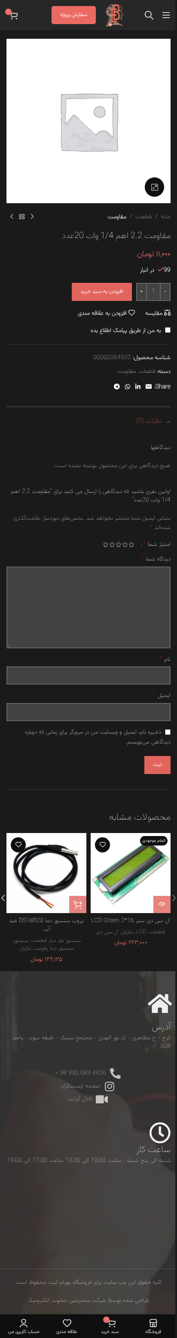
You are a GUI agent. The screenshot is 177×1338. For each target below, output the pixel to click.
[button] (77, 904)
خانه (166, 217)
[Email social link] (148, 387)
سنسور (20, 940)
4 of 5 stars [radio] (112, 545)
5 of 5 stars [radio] (105, 545)
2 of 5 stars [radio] (125, 545)
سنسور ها (70, 940)
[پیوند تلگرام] (116, 387)
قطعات (143, 217)
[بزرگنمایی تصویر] (154, 187)
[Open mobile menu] (166, 15)
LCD (141, 931)
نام (165, 659)
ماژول (127, 931)
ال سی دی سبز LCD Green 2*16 (130, 921)
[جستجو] (149, 15)
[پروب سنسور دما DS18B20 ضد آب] (46, 873)
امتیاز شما (157, 544)
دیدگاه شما (156, 559)
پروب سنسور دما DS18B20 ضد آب (46, 925)
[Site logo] (114, 15)
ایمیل (162, 695)
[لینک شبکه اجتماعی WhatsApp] (127, 387)
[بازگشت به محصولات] (22, 217)
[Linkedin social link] (138, 387)
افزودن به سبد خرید (101, 291)
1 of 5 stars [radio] (131, 545)
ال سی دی (107, 931)
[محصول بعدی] (11, 217)
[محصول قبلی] (32, 217)
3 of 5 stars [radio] (118, 545)
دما (52, 940)
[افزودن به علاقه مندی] (102, 844)
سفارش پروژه (73, 14)
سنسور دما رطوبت (53, 948)
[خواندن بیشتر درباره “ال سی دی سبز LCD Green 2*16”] (162, 904)
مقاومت (117, 217)
